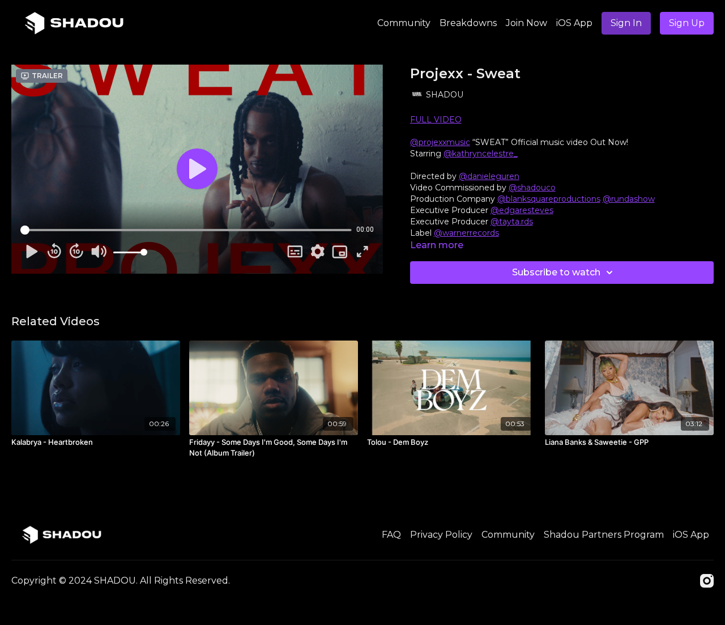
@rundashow (629, 199)
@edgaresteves (522, 210)
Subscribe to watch (556, 272)
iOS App (574, 23)
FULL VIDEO (436, 119)
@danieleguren (489, 176)
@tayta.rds (512, 221)
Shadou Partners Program (604, 534)
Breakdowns (468, 23)
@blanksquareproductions (548, 199)
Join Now (526, 23)
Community (403, 23)
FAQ (391, 534)
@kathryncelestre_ (480, 153)
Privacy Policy (441, 534)
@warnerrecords (466, 233)
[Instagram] (707, 581)
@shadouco (532, 187)
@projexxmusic (440, 142)
